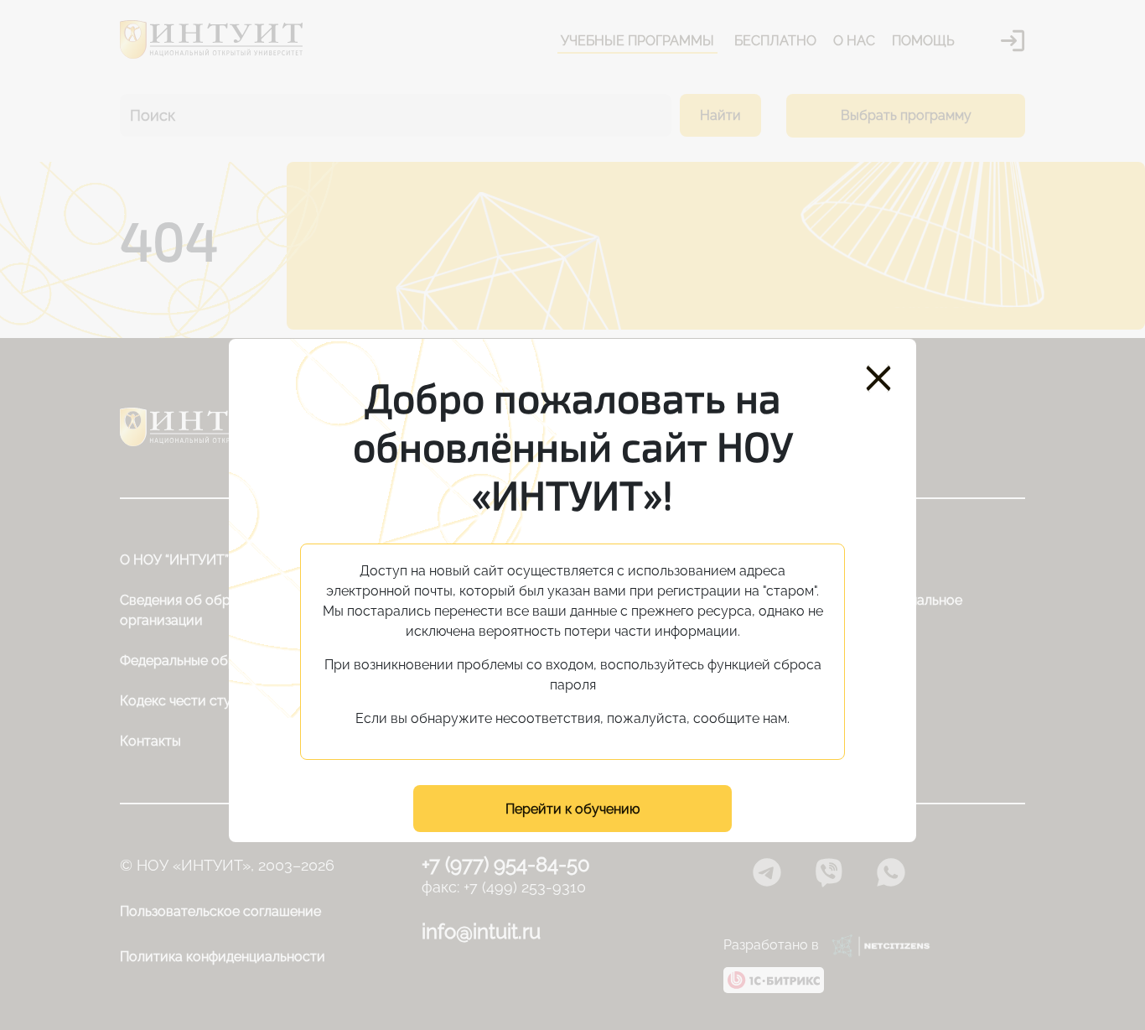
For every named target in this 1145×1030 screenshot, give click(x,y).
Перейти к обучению (572, 809)
